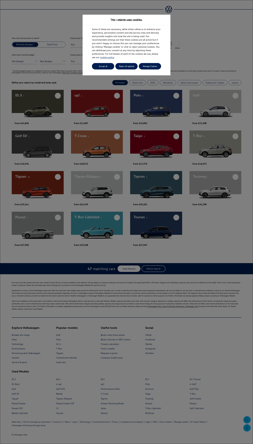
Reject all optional (126, 66)
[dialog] (126, 222)
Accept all (103, 66)
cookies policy (107, 57)
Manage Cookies (150, 66)
